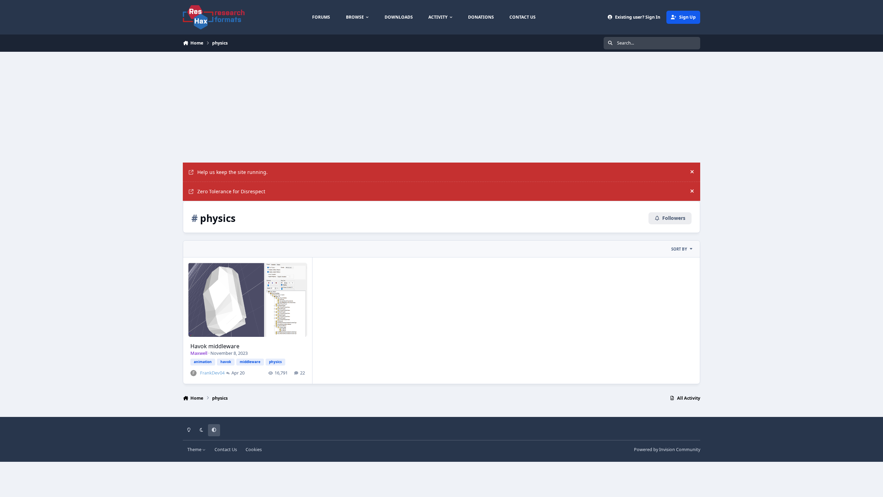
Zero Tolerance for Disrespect (231, 191)
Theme (194, 449)
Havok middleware (214, 346)
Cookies (254, 449)
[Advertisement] (441, 103)
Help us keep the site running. (232, 172)
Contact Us (226, 449)
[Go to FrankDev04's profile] (193, 373)
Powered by (667, 449)
